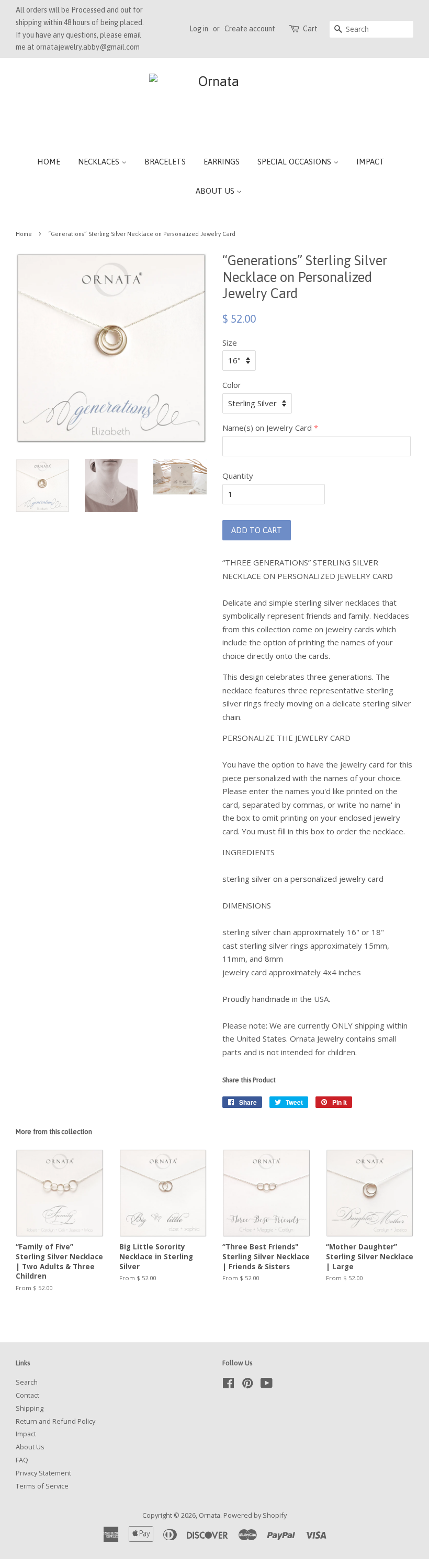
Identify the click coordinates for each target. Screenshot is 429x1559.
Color (231, 385)
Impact (370, 161)
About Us (216, 190)
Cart (310, 29)
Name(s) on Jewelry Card (267, 427)
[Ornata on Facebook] (228, 1385)
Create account (249, 29)
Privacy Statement (43, 1473)
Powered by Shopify (255, 1515)
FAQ (22, 1459)
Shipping (29, 1408)
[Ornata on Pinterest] (247, 1385)
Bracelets (165, 161)
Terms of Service (42, 1486)
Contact (27, 1395)
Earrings (222, 161)
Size (229, 342)
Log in (198, 29)
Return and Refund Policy (55, 1421)
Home (48, 161)
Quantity (237, 475)
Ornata (209, 1515)
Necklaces (99, 161)
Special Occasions (295, 161)
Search (27, 1382)
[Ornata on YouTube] (267, 1385)
